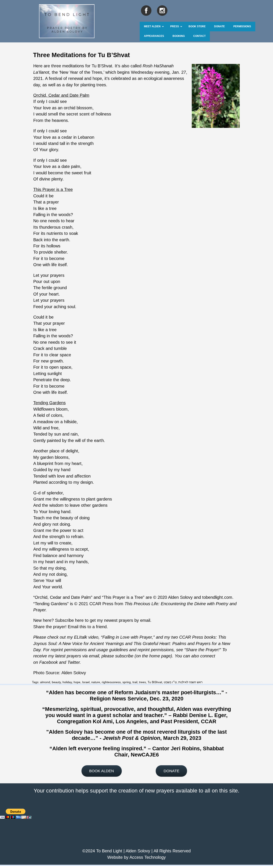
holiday (67, 682)
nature (95, 682)
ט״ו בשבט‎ (170, 682)
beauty (56, 682)
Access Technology (147, 857)
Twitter (73, 662)
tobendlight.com (217, 597)
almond (45, 682)
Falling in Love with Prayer (127, 637)
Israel (86, 682)
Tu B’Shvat (102, 66)
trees (142, 682)
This (137, 643)
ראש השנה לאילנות (190, 682)
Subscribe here (69, 620)
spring (126, 682)
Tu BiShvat (155, 682)
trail (134, 682)
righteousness (111, 682)
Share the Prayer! (202, 649)
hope (77, 682)
